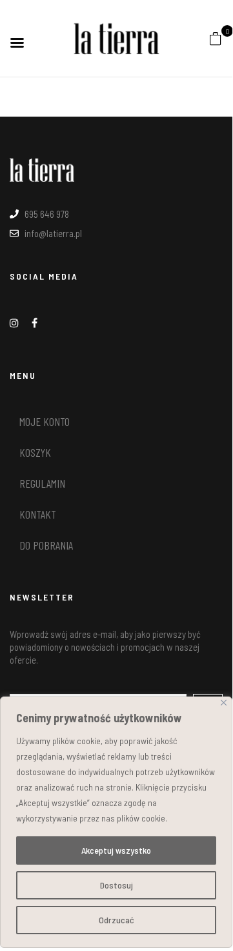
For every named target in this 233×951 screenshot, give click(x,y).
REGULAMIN (42, 483)
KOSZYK (35, 452)
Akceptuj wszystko (116, 850)
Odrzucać (116, 919)
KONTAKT (37, 514)
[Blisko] (224, 703)
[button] (215, 37)
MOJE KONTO (44, 421)
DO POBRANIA (46, 545)
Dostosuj (116, 884)
